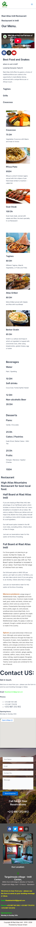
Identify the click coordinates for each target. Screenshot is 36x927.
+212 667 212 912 (18, 811)
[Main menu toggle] (32, 4)
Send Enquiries (10, 793)
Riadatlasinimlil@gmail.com (14, 692)
